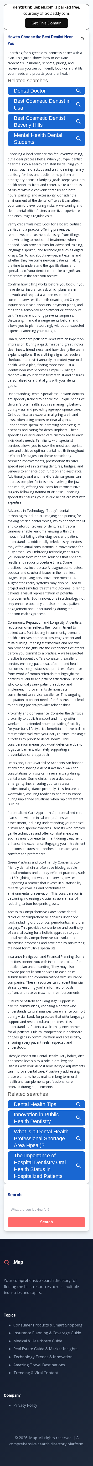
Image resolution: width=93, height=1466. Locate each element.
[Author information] (82, 39)
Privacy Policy (25, 1405)
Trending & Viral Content (35, 1372)
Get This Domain (46, 23)
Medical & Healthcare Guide (37, 1341)
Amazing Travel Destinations (39, 1365)
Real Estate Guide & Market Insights (45, 1348)
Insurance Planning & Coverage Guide (47, 1332)
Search (46, 1222)
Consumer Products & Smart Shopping (48, 1325)
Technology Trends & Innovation (42, 1356)
